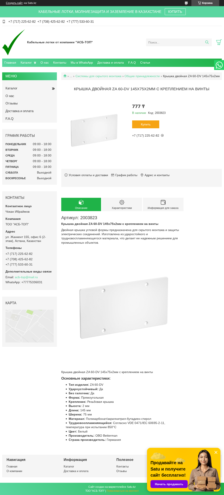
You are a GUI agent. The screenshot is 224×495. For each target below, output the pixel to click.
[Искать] (207, 42)
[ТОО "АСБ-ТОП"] (13, 42)
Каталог (26, 62)
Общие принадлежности (142, 76)
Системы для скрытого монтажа (98, 76)
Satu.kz (131, 486)
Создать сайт (14, 3)
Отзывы (11, 103)
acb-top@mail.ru (26, 277)
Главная (10, 62)
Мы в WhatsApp (82, 62)
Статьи (145, 62)
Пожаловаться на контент (123, 490)
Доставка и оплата (110, 62)
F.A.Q (132, 62)
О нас (44, 62)
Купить (145, 124)
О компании (14, 471)
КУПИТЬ (175, 12)
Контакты (59, 62)
